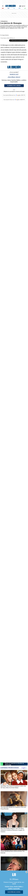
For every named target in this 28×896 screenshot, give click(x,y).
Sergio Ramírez (5, 35)
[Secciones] (2, 6)
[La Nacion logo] (10, 6)
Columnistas (4, 21)
